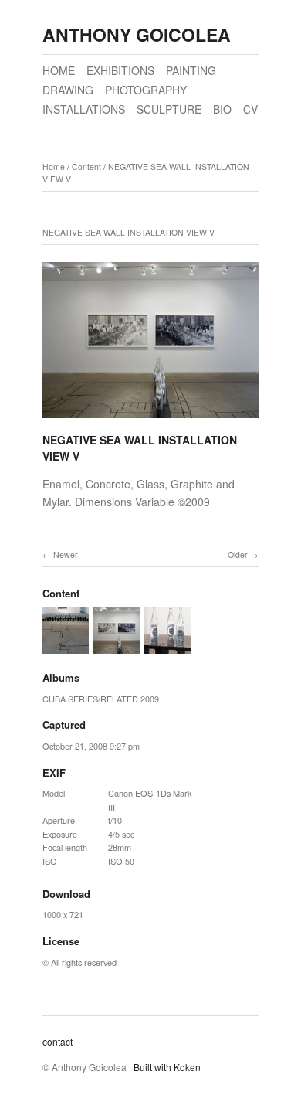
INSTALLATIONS (83, 109)
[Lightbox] (150, 420)
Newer (65, 554)
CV (250, 109)
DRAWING (67, 89)
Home (53, 166)
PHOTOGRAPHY (146, 89)
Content (86, 166)
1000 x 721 (62, 914)
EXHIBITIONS (120, 70)
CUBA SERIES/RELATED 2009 (100, 698)
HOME (58, 70)
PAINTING (191, 70)
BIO (222, 109)
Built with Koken (167, 1066)
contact (57, 1041)
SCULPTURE (169, 109)
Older (238, 554)
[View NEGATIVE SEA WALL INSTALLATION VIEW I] (65, 647)
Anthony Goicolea (136, 34)
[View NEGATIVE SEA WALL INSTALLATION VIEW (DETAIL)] (167, 647)
